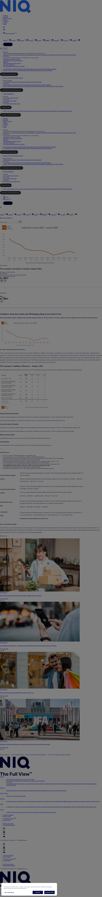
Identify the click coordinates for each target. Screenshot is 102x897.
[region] (29, 889)
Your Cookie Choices (9, 892)
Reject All (38, 892)
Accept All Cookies (49, 892)
